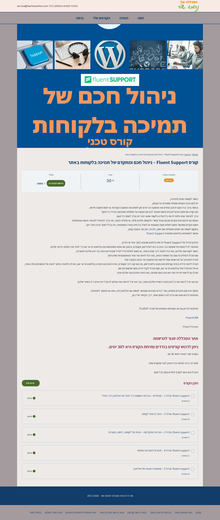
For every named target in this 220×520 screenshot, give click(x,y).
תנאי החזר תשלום (53, 512)
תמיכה (123, 18)
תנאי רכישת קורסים (137, 512)
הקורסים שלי (101, 18)
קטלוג (198, 512)
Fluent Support (155, 233)
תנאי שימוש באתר (183, 512)
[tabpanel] (110, 286)
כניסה (80, 18)
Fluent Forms (190, 326)
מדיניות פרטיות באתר (160, 512)
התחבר (40, 183)
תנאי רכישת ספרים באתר (111, 512)
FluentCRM (192, 317)
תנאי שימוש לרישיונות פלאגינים (80, 512)
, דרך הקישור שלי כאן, (142, 295)
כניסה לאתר (35, 512)
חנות (141, 18)
